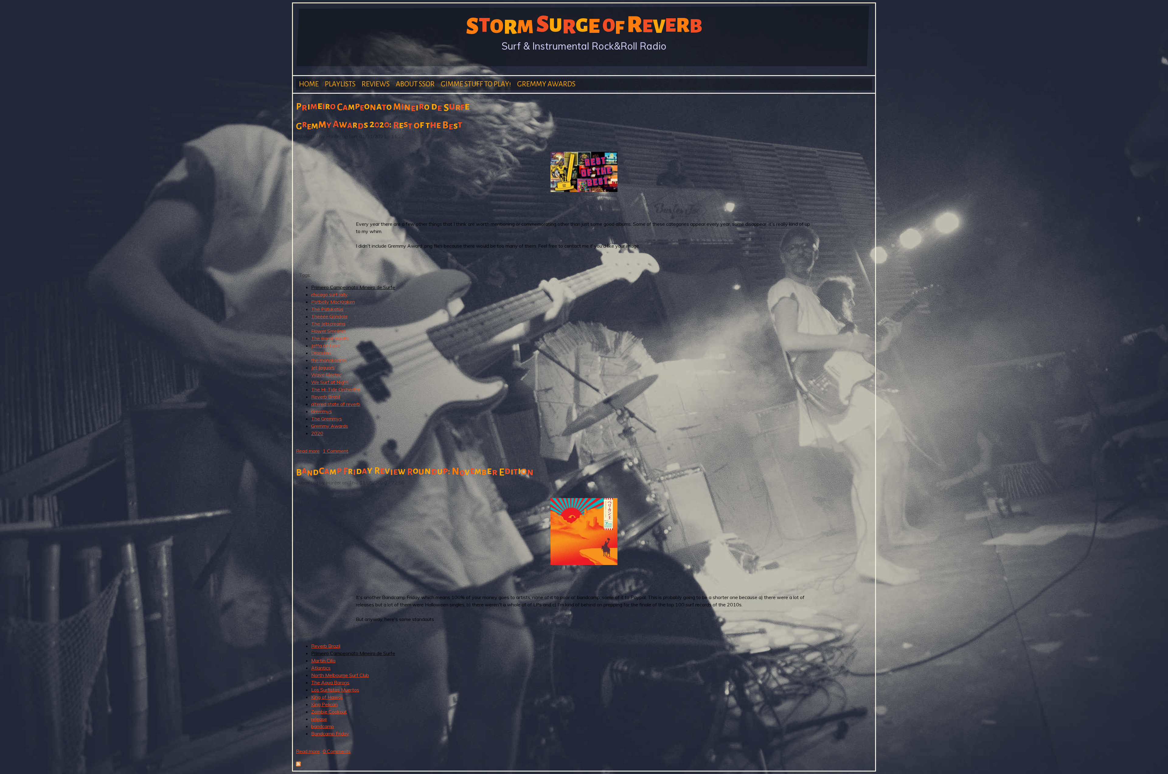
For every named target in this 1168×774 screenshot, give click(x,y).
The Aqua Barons (330, 682)
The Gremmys (326, 419)
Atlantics (321, 668)
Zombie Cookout (329, 712)
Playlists (340, 84)
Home (309, 84)
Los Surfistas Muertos (335, 690)
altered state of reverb (335, 404)
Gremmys (321, 411)
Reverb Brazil (325, 646)
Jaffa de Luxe (325, 346)
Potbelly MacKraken (333, 302)
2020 (317, 433)
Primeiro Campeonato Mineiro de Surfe (353, 287)
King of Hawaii (327, 697)
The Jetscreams (328, 324)
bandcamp (322, 726)
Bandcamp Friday (330, 733)
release (319, 719)
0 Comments (337, 751)
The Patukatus (327, 309)
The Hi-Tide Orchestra (335, 389)
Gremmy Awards (546, 84)
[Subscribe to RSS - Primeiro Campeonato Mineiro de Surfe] (298, 765)
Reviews (376, 84)
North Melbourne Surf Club (340, 675)
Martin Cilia (323, 660)
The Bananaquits (330, 338)
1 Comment (335, 451)
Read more (308, 451)
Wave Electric (326, 375)
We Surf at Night (329, 382)
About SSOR (415, 84)
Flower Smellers (328, 331)
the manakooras (328, 360)
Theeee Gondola (329, 316)
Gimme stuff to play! (476, 84)
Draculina (321, 353)
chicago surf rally (329, 294)
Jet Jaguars (323, 367)
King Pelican (324, 704)
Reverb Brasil (325, 397)
